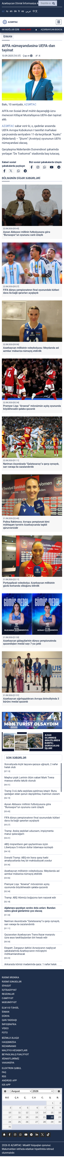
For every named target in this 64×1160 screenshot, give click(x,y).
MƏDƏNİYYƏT (9, 1002)
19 (27, 1117)
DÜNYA (5, 1016)
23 (59, 1117)
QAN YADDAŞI (9, 1020)
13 (36, 1112)
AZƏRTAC (30, 104)
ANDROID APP (9, 1080)
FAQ (4, 1072)
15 (52, 1112)
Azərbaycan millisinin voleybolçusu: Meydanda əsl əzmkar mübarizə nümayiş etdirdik (31, 349)
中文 (35, 11)
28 (44, 1122)
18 (19, 1117)
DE (15, 11)
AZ (3, 11)
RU (7, 11)
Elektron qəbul (11, 1068)
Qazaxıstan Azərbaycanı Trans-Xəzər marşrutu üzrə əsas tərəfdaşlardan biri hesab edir (29, 936)
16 (59, 1112)
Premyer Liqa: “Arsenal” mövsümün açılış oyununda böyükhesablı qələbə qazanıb (32, 407)
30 (59, 1122)
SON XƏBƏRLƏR (16, 757)
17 (10, 1117)
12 (27, 1112)
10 (10, 1112)
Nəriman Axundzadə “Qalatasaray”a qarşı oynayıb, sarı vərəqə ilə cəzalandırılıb (31, 465)
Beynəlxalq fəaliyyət (15, 1054)
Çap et (26, 55)
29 (52, 1122)
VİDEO (5, 1028)
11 (19, 1112)
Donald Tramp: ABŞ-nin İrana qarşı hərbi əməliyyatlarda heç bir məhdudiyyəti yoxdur (28, 859)
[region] (33, 864)
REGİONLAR (8, 994)
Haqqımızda (9, 1042)
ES (22, 11)
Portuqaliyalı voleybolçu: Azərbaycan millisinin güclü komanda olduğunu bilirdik (29, 584)
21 (44, 1117)
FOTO (5, 1032)
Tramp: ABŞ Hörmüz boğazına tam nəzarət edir (30, 897)
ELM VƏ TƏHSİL (10, 1007)
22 (52, 1117)
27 (36, 1122)
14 (44, 1112)
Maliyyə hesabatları (14, 1050)
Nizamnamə (9, 1046)
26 (27, 1122)
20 (36, 1117)
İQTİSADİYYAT (9, 990)
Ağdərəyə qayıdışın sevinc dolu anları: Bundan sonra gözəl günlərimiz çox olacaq (29, 909)
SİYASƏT (6, 985)
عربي (28, 11)
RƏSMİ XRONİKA (10, 977)
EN (11, 11)
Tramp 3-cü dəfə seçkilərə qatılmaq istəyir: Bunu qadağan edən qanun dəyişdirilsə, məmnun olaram (32, 792)
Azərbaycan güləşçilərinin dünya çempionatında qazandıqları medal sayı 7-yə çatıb (29, 642)
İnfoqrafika (9, 1024)
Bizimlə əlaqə (10, 1037)
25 (19, 1122)
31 (10, 1126)
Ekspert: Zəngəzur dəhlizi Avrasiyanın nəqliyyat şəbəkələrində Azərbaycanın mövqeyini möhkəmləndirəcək (30, 950)
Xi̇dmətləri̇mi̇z (10, 1058)
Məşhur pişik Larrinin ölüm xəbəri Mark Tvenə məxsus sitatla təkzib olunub (29, 779)
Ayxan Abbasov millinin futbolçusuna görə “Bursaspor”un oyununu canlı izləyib (26, 233)
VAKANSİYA (8, 1062)
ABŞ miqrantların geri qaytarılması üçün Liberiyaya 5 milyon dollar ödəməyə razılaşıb (28, 846)
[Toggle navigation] (58, 22)
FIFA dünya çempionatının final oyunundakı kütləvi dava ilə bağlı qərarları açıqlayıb (31, 291)
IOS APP (6, 1084)
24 (10, 1122)
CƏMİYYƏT (7, 998)
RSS (4, 1076)
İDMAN (7, 36)
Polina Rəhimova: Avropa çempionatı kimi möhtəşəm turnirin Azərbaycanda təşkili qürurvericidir (26, 524)
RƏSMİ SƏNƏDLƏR (11, 981)
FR (19, 11)
